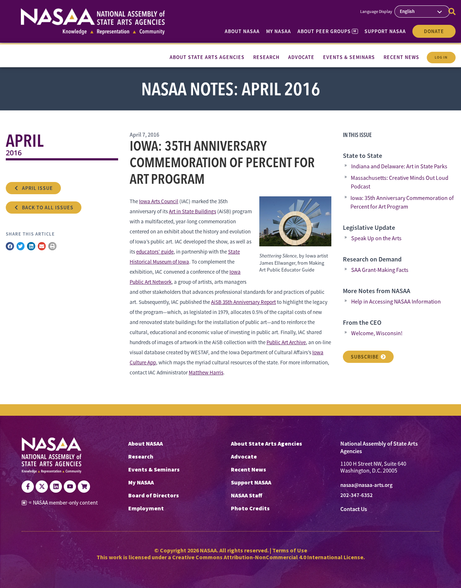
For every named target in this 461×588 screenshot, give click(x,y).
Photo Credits (250, 508)
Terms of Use (289, 550)
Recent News (248, 469)
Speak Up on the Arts (376, 238)
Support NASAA (385, 31)
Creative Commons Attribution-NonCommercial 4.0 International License (267, 557)
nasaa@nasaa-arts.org (366, 485)
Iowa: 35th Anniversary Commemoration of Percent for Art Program (402, 202)
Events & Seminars (154, 469)
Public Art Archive (286, 342)
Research (140, 456)
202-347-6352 (356, 495)
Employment (146, 508)
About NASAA (242, 31)
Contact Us (353, 509)
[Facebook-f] (28, 486)
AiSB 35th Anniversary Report (243, 301)
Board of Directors (153, 495)
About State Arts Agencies (266, 443)
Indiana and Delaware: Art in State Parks (399, 166)
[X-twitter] (42, 486)
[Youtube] (70, 486)
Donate (434, 31)
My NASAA (278, 31)
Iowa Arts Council (158, 201)
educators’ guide (155, 251)
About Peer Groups (326, 31)
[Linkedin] (56, 486)
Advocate (244, 456)
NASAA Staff (246, 495)
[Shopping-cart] (84, 486)
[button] (10, 246)
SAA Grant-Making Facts (379, 270)
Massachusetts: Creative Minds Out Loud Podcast (399, 182)
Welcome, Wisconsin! (377, 333)
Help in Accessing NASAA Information (396, 301)
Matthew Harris (206, 372)
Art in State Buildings (192, 211)
